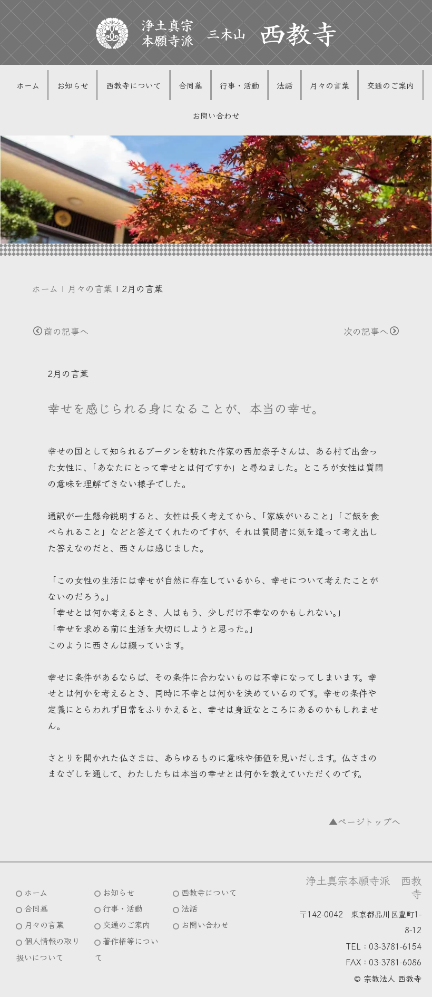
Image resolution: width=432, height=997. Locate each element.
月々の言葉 (329, 85)
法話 (284, 85)
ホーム (28, 85)
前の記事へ (66, 330)
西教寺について (133, 85)
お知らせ (73, 85)
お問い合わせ (216, 115)
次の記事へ (365, 330)
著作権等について (126, 949)
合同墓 (190, 85)
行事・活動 (239, 85)
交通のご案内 (390, 85)
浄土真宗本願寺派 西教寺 (363, 887)
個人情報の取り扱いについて (48, 949)
